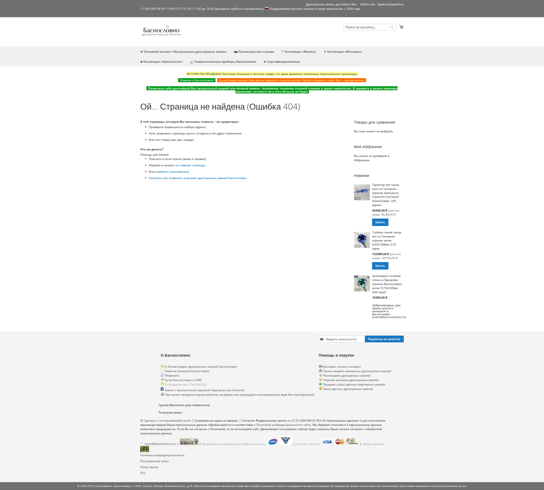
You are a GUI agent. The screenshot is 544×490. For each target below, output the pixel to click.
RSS (143, 473)
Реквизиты (171, 375)
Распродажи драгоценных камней (346, 375)
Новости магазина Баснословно (186, 371)
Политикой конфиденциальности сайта (283, 425)
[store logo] (161, 31)
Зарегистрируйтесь (390, 4)
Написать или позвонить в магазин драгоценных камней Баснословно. (198, 178)
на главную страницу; (190, 165)
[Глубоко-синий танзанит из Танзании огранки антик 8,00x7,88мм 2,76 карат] (362, 240)
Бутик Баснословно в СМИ (183, 380)
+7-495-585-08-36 (152, 9)
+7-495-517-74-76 (178, 9)
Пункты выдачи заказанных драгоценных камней (356, 371)
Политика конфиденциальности (162, 455)
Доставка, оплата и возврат (341, 366)
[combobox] (369, 27)
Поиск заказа (149, 467)
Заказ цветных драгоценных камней (348, 389)
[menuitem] (183, 51)
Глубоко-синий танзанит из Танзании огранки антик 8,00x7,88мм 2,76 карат (387, 240)
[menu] (272, 56)
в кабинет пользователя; (172, 171)
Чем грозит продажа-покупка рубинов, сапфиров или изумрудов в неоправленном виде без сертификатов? (239, 395)
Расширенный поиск (154, 461)
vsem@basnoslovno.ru (160, 444)
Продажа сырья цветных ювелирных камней (354, 384)
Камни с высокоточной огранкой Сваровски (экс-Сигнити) (204, 390)
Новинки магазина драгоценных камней (351, 380)
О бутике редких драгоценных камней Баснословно (200, 366)
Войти (365, 4)
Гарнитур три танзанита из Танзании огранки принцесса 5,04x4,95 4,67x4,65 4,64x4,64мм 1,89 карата (386, 195)
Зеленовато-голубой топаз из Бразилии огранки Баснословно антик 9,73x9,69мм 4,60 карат (387, 284)
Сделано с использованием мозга (167, 420)
